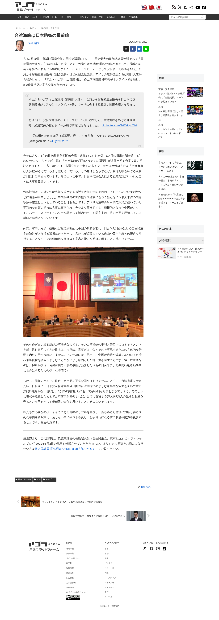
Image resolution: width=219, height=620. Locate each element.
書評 (123, 17)
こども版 (108, 597)
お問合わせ (71, 582)
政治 (27, 17)
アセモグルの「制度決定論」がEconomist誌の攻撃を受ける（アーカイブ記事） (171, 200)
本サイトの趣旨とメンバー (77, 592)
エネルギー (112, 17)
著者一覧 (70, 549)
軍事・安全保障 (25, 479)
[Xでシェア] (126, 49)
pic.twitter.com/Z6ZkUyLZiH (119, 125)
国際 (69, 17)
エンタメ (84, 17)
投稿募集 (133, 17)
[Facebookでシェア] (133, 49)
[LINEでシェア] (146, 49)
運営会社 (70, 573)
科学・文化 (97, 17)
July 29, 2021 (60, 141)
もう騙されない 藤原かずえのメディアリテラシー (190, 250)
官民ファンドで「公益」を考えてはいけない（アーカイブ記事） (170, 166)
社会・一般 (58, 17)
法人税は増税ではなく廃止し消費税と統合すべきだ (170, 115)
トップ (18, 17)
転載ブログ (50, 479)
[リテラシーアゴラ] (166, 253)
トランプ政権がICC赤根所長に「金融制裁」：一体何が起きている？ (171, 97)
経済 (35, 17)
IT (76, 17)
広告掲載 (70, 578)
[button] (202, 17)
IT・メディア (110, 578)
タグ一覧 (70, 553)
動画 (161, 78)
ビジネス (44, 17)
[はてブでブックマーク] (139, 49)
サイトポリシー (73, 558)
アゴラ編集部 (184, 257)
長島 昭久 (33, 43)
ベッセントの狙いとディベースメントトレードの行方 (170, 133)
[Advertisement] (94, 7)
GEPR (69, 563)
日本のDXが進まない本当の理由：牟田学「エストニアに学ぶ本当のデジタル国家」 (171, 182)
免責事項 (70, 587)
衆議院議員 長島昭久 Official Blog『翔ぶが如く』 (66, 448)
